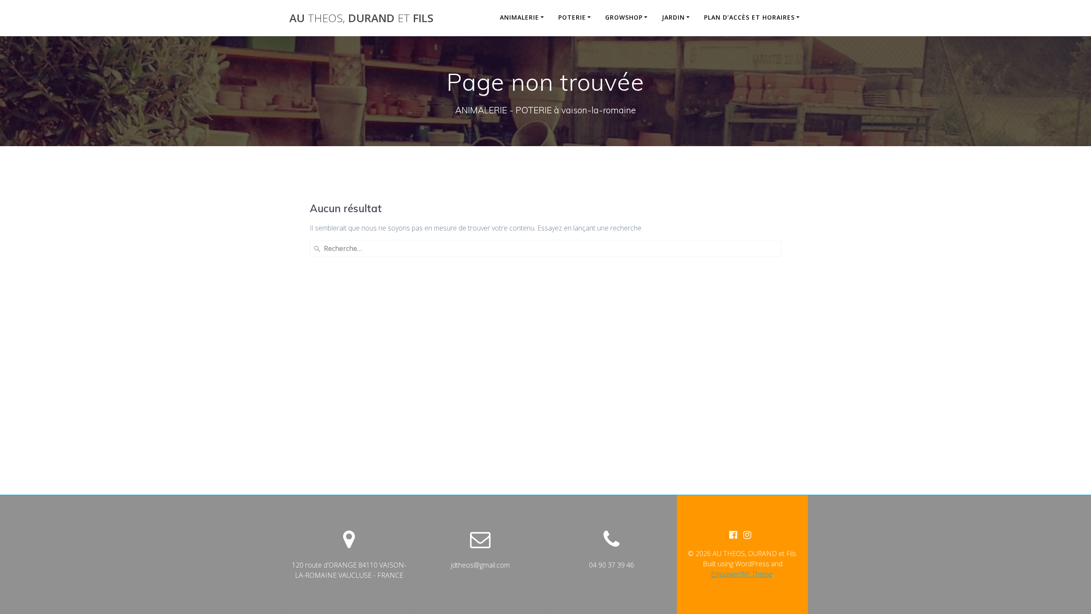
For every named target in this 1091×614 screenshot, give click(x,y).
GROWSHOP (624, 17)
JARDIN (673, 17)
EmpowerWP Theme (742, 574)
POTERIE (572, 17)
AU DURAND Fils (361, 18)
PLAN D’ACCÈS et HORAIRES (749, 17)
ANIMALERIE (519, 17)
